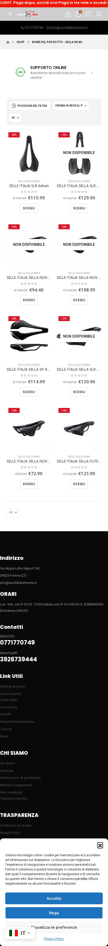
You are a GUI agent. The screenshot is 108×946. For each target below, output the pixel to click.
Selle (21, 181)
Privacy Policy (54, 939)
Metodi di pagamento (16, 785)
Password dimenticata (17, 722)
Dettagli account (12, 686)
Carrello (6, 714)
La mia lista (8, 707)
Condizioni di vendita (16, 825)
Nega (54, 913)
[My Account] (68, 14)
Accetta (54, 898)
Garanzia (6, 771)
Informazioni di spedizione (20, 778)
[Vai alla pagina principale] (8, 42)
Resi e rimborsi (11, 792)
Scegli (29, 208)
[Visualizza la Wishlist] (88, 14)
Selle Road (33, 181)
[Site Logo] (27, 14)
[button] (100, 845)
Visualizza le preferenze (54, 927)
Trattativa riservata (14, 798)
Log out (6, 729)
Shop (4, 736)
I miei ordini (8, 700)
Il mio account (10, 694)
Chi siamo (7, 763)
